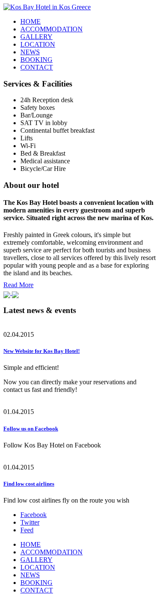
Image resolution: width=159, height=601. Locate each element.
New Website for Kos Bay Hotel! (41, 351)
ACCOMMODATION (51, 29)
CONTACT (36, 67)
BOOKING (36, 59)
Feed (26, 530)
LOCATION (37, 44)
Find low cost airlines (28, 484)
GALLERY (36, 36)
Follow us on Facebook (30, 428)
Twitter (29, 522)
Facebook (33, 514)
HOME (30, 21)
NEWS (30, 52)
